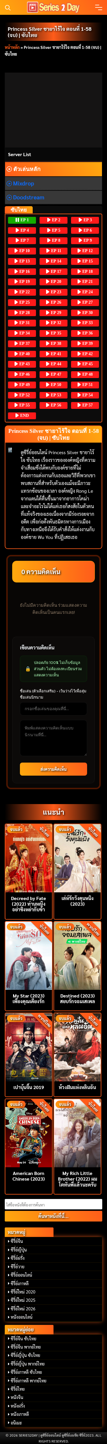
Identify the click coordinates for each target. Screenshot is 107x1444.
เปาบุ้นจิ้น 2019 (28, 1087)
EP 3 (87, 220)
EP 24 (87, 292)
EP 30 (87, 312)
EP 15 (87, 261)
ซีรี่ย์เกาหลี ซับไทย (26, 1372)
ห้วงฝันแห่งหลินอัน (77, 1087)
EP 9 (87, 240)
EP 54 (87, 395)
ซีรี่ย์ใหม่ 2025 (23, 1300)
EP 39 (87, 343)
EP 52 (24, 395)
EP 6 (87, 230)
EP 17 (55, 271)
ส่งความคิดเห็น (53, 769)
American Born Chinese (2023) (28, 1176)
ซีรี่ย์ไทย (18, 1389)
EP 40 (24, 354)
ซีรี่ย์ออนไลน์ (21, 1274)
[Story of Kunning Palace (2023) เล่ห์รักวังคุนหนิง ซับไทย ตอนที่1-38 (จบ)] (77, 857)
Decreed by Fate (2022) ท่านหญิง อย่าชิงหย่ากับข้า (28, 903)
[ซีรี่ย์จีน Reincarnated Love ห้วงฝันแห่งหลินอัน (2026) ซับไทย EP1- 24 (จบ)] (77, 1046)
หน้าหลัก (12, 47)
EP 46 (24, 374)
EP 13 (24, 261)
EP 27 (87, 302)
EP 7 (24, 240)
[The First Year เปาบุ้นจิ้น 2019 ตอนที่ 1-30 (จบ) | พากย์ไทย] (28, 1046)
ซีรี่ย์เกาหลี (20, 1283)
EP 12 (87, 251)
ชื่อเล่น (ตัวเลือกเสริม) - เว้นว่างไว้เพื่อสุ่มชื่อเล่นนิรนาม (53, 694)
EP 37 (24, 343)
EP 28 (24, 312)
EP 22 (24, 292)
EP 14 (55, 261)
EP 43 (24, 364)
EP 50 (55, 384)
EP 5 (55, 230)
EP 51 (87, 384)
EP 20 (55, 281)
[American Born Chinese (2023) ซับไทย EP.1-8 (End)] (28, 1132)
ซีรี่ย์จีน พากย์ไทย (26, 1346)
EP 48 (87, 374)
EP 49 (24, 384)
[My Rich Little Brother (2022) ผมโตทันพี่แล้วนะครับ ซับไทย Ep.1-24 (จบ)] (77, 1132)
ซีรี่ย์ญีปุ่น (19, 1249)
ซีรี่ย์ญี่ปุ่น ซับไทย (25, 1355)
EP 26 (55, 302)
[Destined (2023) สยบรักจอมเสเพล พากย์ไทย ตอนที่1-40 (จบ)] (77, 955)
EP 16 (24, 271)
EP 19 (24, 281)
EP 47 (55, 374)
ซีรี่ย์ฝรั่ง (18, 1258)
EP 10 (24, 251)
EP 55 (24, 405)
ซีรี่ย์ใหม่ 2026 (23, 1308)
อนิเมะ (16, 1422)
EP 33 (87, 323)
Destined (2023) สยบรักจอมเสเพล (77, 998)
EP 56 (55, 405)
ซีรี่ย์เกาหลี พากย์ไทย (28, 1380)
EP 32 (55, 323)
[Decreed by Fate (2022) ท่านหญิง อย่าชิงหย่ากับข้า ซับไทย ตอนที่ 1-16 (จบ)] (28, 857)
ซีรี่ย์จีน (17, 1241)
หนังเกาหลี (20, 1414)
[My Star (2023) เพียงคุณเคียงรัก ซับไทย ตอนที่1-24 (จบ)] (28, 955)
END (24, 415)
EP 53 (55, 395)
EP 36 (87, 333)
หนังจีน (17, 1397)
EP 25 (24, 302)
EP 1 (24, 220)
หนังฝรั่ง (18, 1405)
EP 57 (87, 405)
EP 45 (87, 364)
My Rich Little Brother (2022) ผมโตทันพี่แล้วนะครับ (77, 1178)
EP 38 (55, 343)
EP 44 (55, 364)
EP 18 (87, 271)
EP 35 (55, 333)
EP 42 (87, 354)
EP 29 (55, 312)
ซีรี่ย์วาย (17, 1266)
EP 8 (55, 240)
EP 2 (55, 220)
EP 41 (55, 354)
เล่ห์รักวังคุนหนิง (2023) (78, 901)
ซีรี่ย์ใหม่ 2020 (23, 1291)
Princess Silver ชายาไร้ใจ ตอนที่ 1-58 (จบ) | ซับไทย (50, 31)
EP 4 (24, 230)
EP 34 (24, 333)
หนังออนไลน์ (21, 1317)
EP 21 (87, 281)
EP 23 (55, 292)
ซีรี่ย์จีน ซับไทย (23, 1338)
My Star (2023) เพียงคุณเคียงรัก (28, 998)
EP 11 (55, 251)
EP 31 (24, 323)
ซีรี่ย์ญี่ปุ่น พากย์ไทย (28, 1363)
